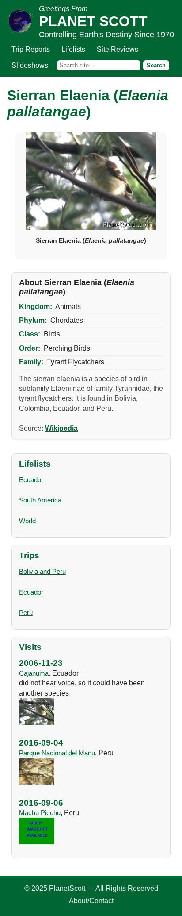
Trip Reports (30, 49)
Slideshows (29, 65)
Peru (26, 612)
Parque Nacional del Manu (57, 753)
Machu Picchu (40, 812)
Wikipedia (61, 428)
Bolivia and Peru (42, 571)
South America (40, 500)
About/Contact (91, 900)
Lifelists (73, 49)
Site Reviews (117, 49)
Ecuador (31, 479)
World (27, 521)
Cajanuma (34, 673)
